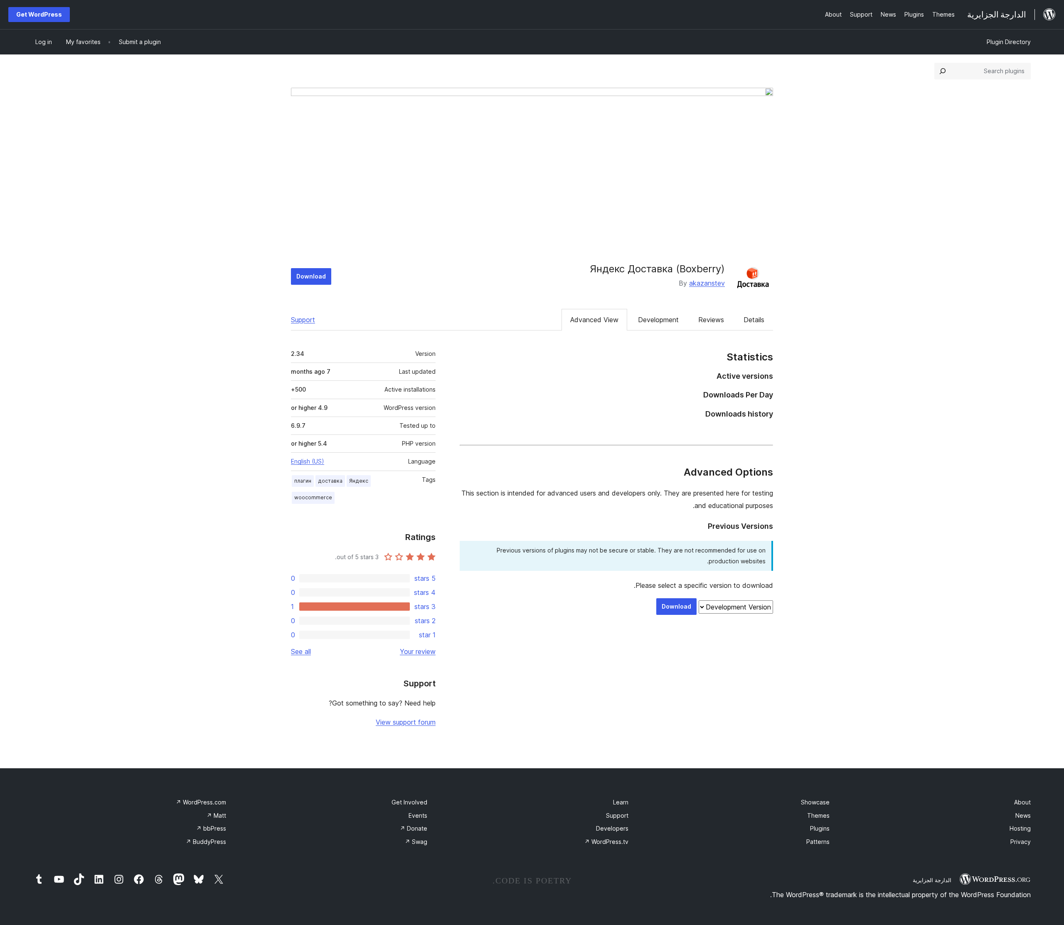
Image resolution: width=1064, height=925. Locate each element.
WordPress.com (201, 802)
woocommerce (313, 497)
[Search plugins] (942, 71)
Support (303, 320)
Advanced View (594, 320)
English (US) (307, 461)
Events (418, 815)
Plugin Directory (1009, 41)
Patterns (818, 841)
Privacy (1020, 841)
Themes (818, 815)
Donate (413, 828)
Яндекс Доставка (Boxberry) (657, 269)
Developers (612, 828)
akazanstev (707, 283)
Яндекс (358, 481)
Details (754, 320)
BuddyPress (206, 841)
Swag (416, 841)
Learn (620, 802)
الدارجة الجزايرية (932, 880)
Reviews (711, 320)
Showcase (815, 802)
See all (301, 651)
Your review (418, 651)
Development (658, 320)
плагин (302, 481)
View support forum (406, 722)
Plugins (820, 828)
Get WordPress (39, 14)
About (1022, 802)
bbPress (211, 828)
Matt (216, 815)
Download (311, 276)
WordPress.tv (606, 841)
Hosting (1020, 828)
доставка (330, 481)
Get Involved (409, 802)
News (1023, 815)
